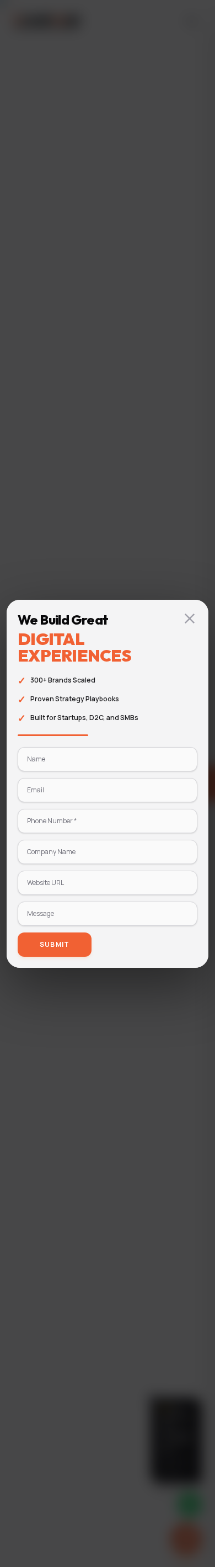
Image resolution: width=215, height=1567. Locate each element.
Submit (54, 944)
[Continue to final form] (189, 618)
